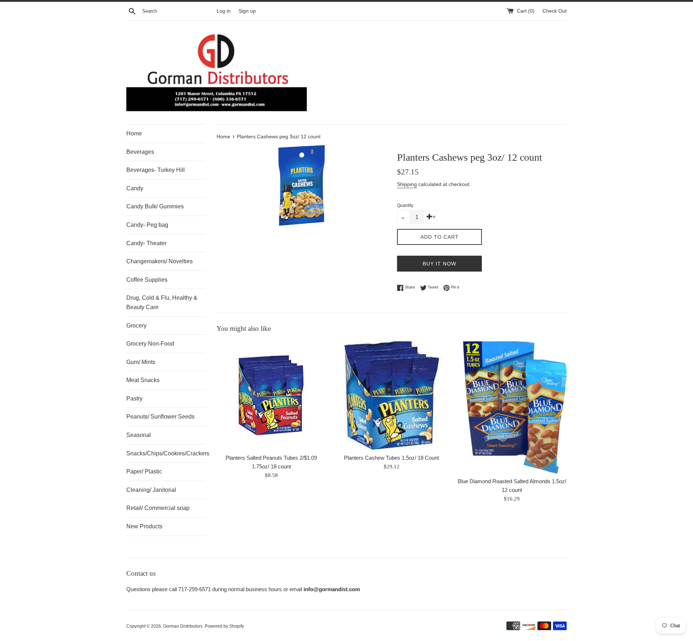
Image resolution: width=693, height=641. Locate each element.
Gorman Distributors (182, 626)
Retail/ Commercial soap (157, 508)
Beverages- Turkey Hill (155, 170)
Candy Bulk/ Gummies (155, 206)
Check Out (554, 11)
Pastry (134, 398)
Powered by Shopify (224, 626)
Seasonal (138, 435)
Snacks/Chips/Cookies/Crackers (166, 453)
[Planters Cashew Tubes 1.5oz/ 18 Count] (391, 395)
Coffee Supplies (146, 280)
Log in (224, 11)
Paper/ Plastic (144, 471)
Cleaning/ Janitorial (151, 490)
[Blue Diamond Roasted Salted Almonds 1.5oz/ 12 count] (512, 407)
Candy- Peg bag (147, 225)
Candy (134, 188)
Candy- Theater (146, 243)
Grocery (136, 325)
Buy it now (439, 264)
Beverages (140, 152)
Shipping (407, 184)
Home (134, 133)
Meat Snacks (143, 380)
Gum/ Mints (140, 362)
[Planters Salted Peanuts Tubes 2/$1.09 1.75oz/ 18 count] (271, 395)
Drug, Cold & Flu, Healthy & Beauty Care (161, 302)
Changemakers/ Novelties (159, 261)
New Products (144, 526)
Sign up (247, 11)
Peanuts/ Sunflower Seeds (160, 416)
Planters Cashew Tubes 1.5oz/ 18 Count (391, 458)
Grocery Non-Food (150, 344)
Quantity (405, 205)
